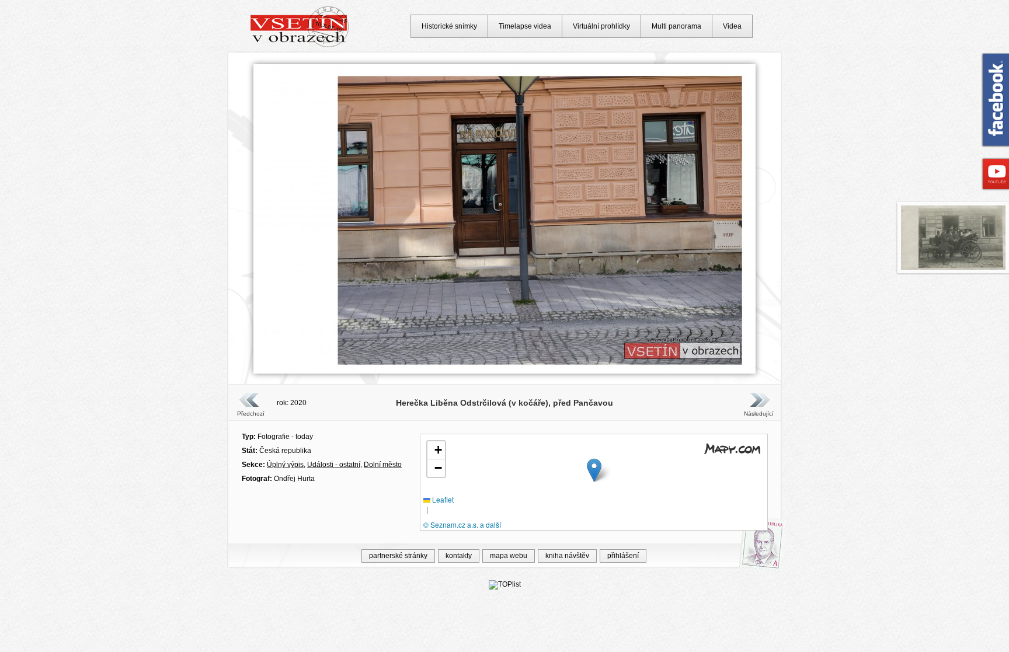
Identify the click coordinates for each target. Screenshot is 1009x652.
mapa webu (508, 556)
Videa (732, 26)
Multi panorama (676, 26)
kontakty (459, 556)
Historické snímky (449, 26)
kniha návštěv (567, 556)
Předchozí (251, 413)
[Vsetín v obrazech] (299, 45)
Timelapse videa (525, 26)
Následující (758, 413)
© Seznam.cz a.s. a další (462, 524)
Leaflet (442, 499)
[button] (594, 470)
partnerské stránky (398, 556)
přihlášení (623, 556)
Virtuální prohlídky (601, 26)
